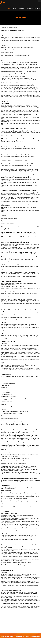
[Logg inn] (40, 1)
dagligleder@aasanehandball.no (25, 636)
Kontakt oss (37, 8)
